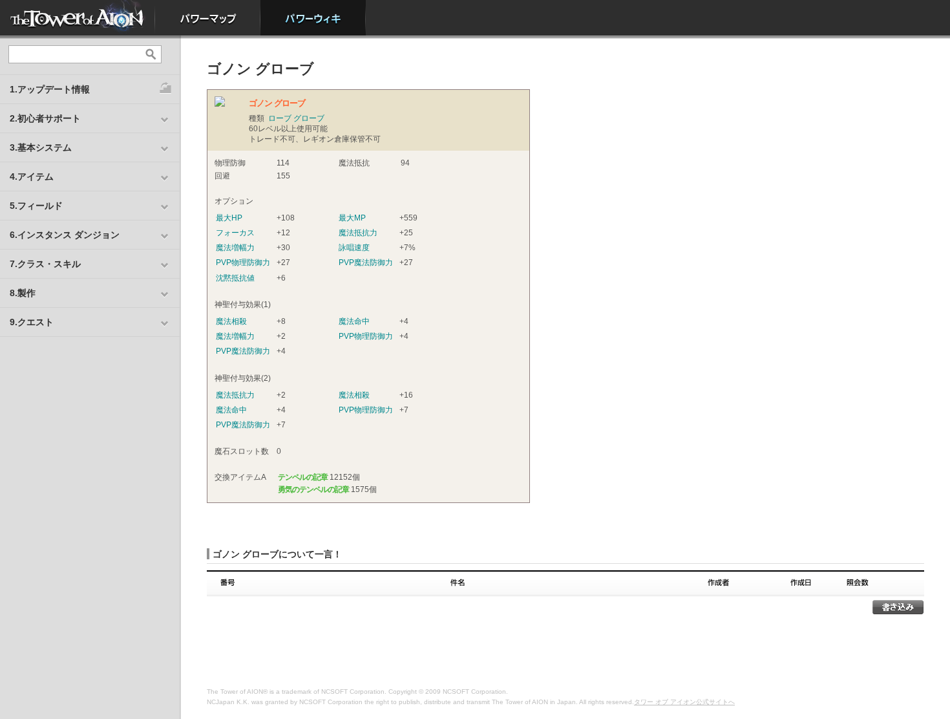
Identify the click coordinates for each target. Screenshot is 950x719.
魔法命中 (354, 321)
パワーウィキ (313, 18)
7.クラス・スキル (45, 264)
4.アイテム (32, 176)
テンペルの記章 (303, 477)
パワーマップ (207, 18)
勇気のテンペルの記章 (313, 489)
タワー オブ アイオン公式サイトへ (684, 701)
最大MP (352, 217)
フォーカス (235, 232)
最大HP (229, 217)
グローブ (308, 118)
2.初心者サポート (45, 118)
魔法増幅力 (235, 247)
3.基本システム (41, 147)
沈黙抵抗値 (235, 278)
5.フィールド (36, 205)
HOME (77, 18)
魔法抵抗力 (358, 232)
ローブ (279, 118)
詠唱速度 (354, 247)
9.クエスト (32, 322)
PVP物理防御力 (243, 262)
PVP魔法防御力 (366, 262)
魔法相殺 (231, 321)
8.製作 (23, 293)
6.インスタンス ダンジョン (65, 235)
